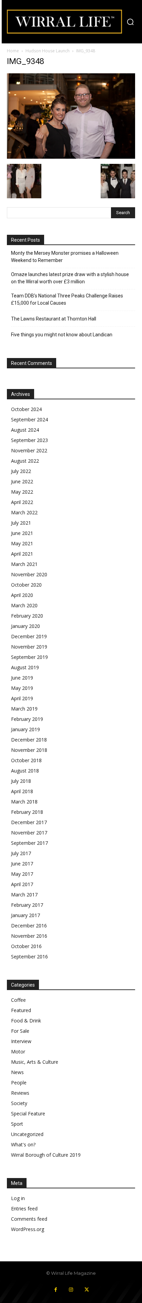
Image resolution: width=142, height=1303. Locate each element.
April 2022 (22, 502)
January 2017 (25, 915)
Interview (21, 1041)
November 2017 (29, 832)
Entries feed (24, 1208)
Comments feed (29, 1219)
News (17, 1072)
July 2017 (21, 853)
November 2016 (29, 936)
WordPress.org (27, 1229)
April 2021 (22, 553)
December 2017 (29, 822)
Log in (18, 1198)
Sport (17, 1124)
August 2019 (25, 667)
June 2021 (22, 533)
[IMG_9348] (71, 157)
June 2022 (22, 481)
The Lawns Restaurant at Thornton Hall (53, 319)
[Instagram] (71, 1290)
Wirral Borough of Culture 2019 (46, 1155)
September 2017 (29, 843)
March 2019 (24, 708)
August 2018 (25, 770)
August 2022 (25, 461)
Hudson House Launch (48, 51)
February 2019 (27, 719)
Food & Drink (26, 1020)
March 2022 (24, 512)
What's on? (23, 1144)
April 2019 (22, 698)
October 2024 (26, 409)
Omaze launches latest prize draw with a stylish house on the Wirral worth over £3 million (70, 278)
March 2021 (24, 564)
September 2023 (29, 440)
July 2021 (21, 522)
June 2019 (22, 677)
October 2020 (26, 584)
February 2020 (27, 615)
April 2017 (22, 884)
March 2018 (24, 801)
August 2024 (25, 430)
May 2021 (22, 543)
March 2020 (24, 605)
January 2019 (25, 729)
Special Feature (28, 1113)
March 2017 (24, 894)
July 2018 (21, 781)
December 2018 (29, 739)
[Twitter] (87, 1290)
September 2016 (29, 956)
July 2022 (21, 471)
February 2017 (27, 905)
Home (13, 51)
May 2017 (22, 874)
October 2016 (26, 946)
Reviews (20, 1093)
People (19, 1082)
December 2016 (29, 925)
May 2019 (22, 688)
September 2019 (29, 657)
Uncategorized (27, 1134)
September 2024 (29, 419)
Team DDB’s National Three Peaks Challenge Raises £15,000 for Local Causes (67, 299)
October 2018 (26, 760)
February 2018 (27, 812)
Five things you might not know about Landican (61, 334)
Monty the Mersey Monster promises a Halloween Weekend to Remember (65, 256)
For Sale (20, 1031)
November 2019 (29, 646)
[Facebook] (56, 1290)
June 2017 (22, 863)
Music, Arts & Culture (34, 1062)
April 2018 (22, 791)
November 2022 (29, 450)
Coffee (18, 1000)
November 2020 (29, 574)
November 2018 (29, 750)
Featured (21, 1010)
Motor (18, 1051)
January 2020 (25, 626)
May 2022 (22, 491)
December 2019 (29, 636)
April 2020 (22, 595)
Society (19, 1103)
